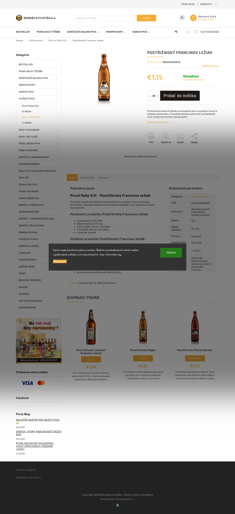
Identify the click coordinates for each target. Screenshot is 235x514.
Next (214, 304)
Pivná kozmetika (29, 198)
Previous (209, 304)
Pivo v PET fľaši (28, 136)
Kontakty (206, 4)
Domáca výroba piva (31, 204)
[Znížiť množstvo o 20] (149, 96)
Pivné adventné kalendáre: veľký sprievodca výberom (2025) (35, 446)
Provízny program (26, 469)
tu (120, 254)
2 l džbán (27, 122)
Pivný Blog (187, 4)
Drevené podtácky (30, 280)
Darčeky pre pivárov (31, 225)
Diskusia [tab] (103, 177)
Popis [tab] (72, 177)
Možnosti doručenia (193, 79)
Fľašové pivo (27, 98)
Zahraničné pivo (29, 211)
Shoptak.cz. (129, 499)
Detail (91, 359)
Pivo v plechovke (29, 129)
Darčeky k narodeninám (34, 157)
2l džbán (26, 111)
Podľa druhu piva (29, 143)
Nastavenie (60, 261)
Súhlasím (171, 252)
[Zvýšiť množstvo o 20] (157, 96)
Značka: (210, 66)
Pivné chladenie (29, 191)
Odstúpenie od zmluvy (28, 477)
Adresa (74, 282)
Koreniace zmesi (29, 245)
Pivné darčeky (27, 259)
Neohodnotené (171, 62)
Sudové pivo (26, 91)
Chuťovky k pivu (28, 239)
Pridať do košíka (180, 95)
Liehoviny (25, 252)
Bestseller (26, 64)
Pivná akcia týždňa (30, 71)
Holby (22, 273)
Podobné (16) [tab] (87, 177)
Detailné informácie (158, 122)
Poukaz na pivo (28, 184)
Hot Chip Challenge (30, 300)
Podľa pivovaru (28, 150)
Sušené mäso (27, 266)
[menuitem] (24, 31)
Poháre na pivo (28, 232)
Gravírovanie (27, 307)
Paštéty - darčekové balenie (36, 218)
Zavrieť (207, 148)
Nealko (23, 287)
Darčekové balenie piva (33, 77)
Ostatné (24, 293)
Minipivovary (27, 84)
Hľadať (146, 18)
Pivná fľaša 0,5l (30, 105)
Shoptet (111, 499)
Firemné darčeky (29, 164)
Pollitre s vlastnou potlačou (37, 170)
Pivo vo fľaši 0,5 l (31, 116)
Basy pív (24, 177)
